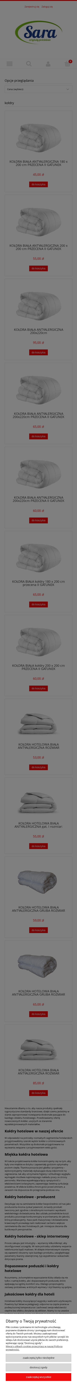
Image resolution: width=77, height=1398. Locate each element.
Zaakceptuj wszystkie (38, 1376)
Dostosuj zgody (38, 1367)
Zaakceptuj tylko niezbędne (38, 1357)
